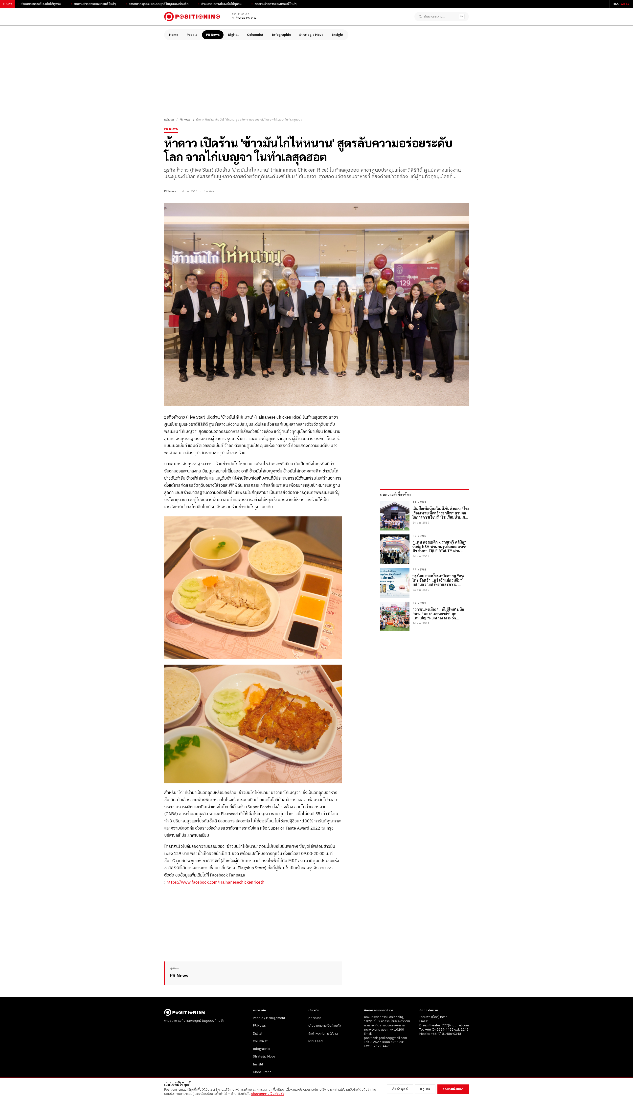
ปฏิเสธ (425, 1089)
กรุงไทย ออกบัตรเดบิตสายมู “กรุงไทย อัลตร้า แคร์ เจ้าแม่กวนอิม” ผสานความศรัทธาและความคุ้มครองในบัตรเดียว (438, 579)
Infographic (281, 35)
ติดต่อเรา (314, 1018)
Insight (337, 35)
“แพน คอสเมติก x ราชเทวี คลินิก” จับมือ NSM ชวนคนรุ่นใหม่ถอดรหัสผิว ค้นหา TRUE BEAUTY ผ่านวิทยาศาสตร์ (439, 546)
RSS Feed (315, 1041)
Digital (233, 35)
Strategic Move (311, 35)
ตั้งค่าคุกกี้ (400, 1089)
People (192, 35)
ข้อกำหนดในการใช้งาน (323, 1033)
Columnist (255, 35)
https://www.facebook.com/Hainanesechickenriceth (215, 882)
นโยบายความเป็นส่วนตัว (324, 1025)
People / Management (269, 1018)
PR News (213, 35)
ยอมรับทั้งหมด (453, 1089)
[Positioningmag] (192, 16)
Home (173, 35)
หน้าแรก (169, 120)
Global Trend (262, 1072)
